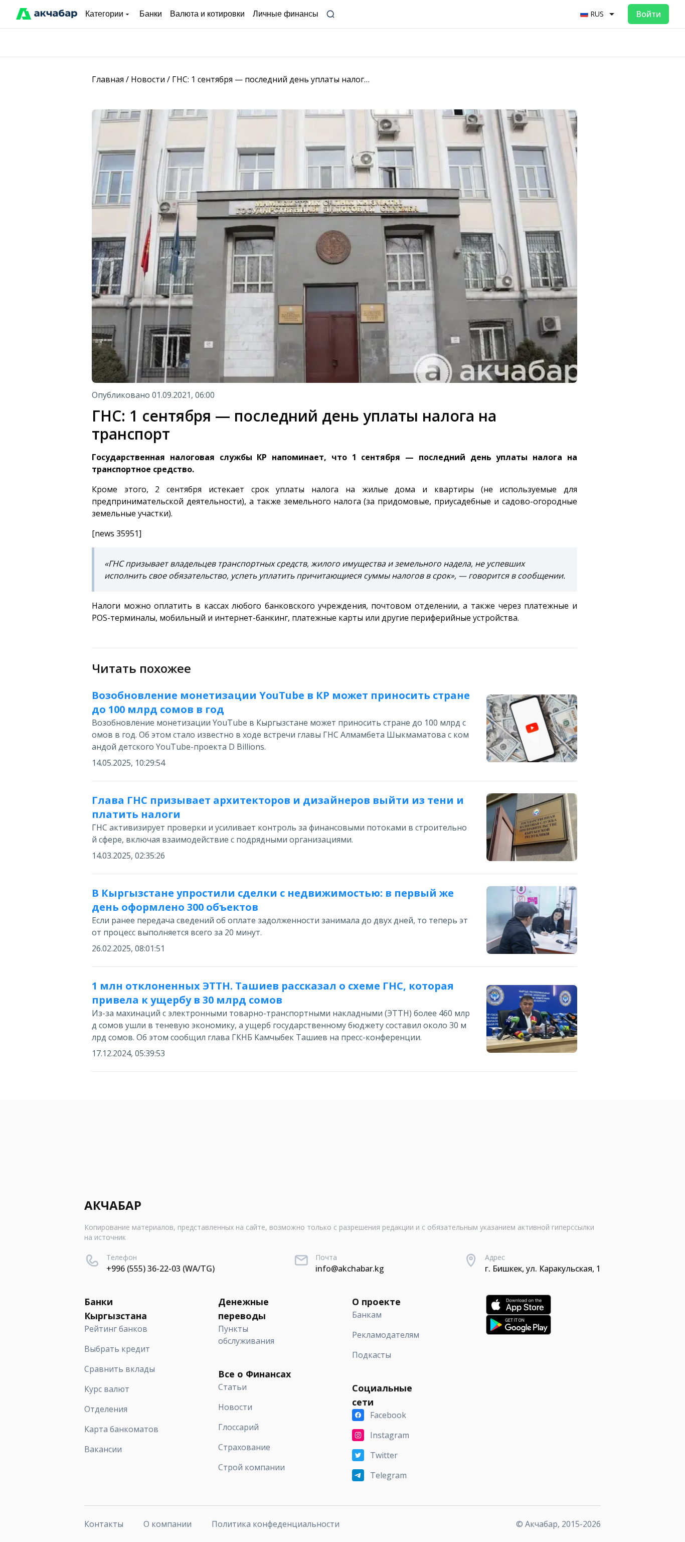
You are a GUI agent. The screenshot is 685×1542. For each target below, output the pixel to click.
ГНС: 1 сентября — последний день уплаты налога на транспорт (298, 79)
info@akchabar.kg (349, 1268)
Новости (148, 79)
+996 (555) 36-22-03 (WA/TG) (160, 1268)
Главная (108, 79)
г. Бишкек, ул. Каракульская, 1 (543, 1268)
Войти (648, 14)
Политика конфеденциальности (275, 1523)
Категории (104, 14)
